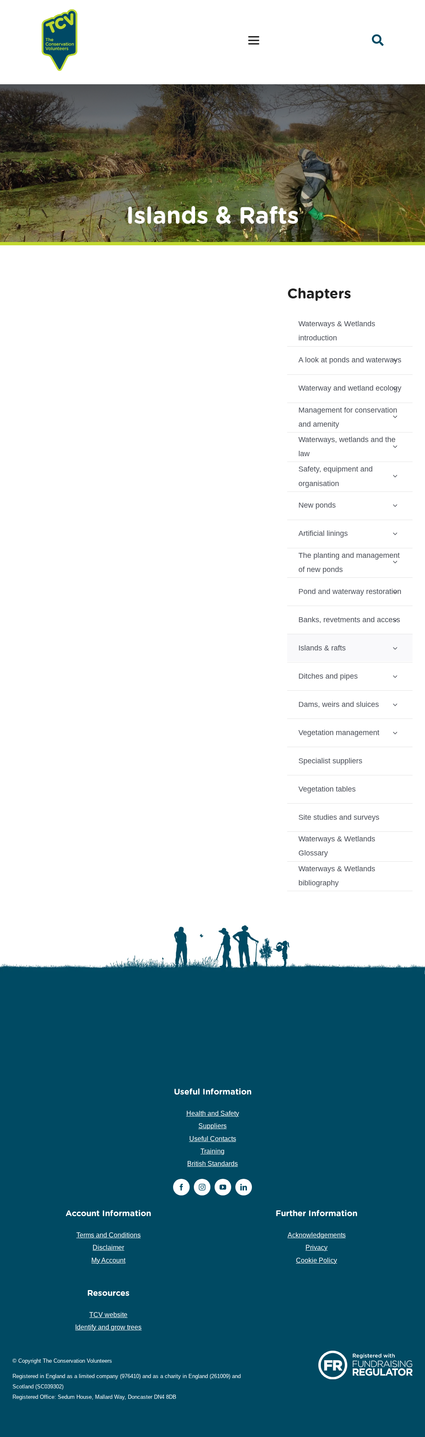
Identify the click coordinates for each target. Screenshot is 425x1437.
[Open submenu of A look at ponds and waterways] (395, 360)
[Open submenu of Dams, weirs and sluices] (395, 704)
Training (212, 1151)
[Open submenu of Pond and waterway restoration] (395, 591)
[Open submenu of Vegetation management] (395, 732)
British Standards (212, 1163)
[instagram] (202, 1187)
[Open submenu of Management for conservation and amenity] (395, 416)
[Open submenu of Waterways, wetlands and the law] (395, 446)
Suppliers (212, 1125)
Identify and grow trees (108, 1327)
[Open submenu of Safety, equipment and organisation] (395, 475)
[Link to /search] (377, 40)
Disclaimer (108, 1247)
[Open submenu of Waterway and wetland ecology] (395, 388)
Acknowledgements (317, 1235)
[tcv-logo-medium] (60, 9)
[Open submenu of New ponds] (395, 505)
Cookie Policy (316, 1260)
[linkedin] (243, 1187)
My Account (108, 1260)
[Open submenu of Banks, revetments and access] (395, 619)
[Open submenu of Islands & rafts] (395, 647)
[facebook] (181, 1187)
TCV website (108, 1314)
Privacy (316, 1247)
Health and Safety (212, 1113)
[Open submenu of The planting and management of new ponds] (395, 561)
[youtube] (223, 1187)
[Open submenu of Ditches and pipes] (395, 675)
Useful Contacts (212, 1138)
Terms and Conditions (108, 1235)
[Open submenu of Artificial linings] (395, 533)
